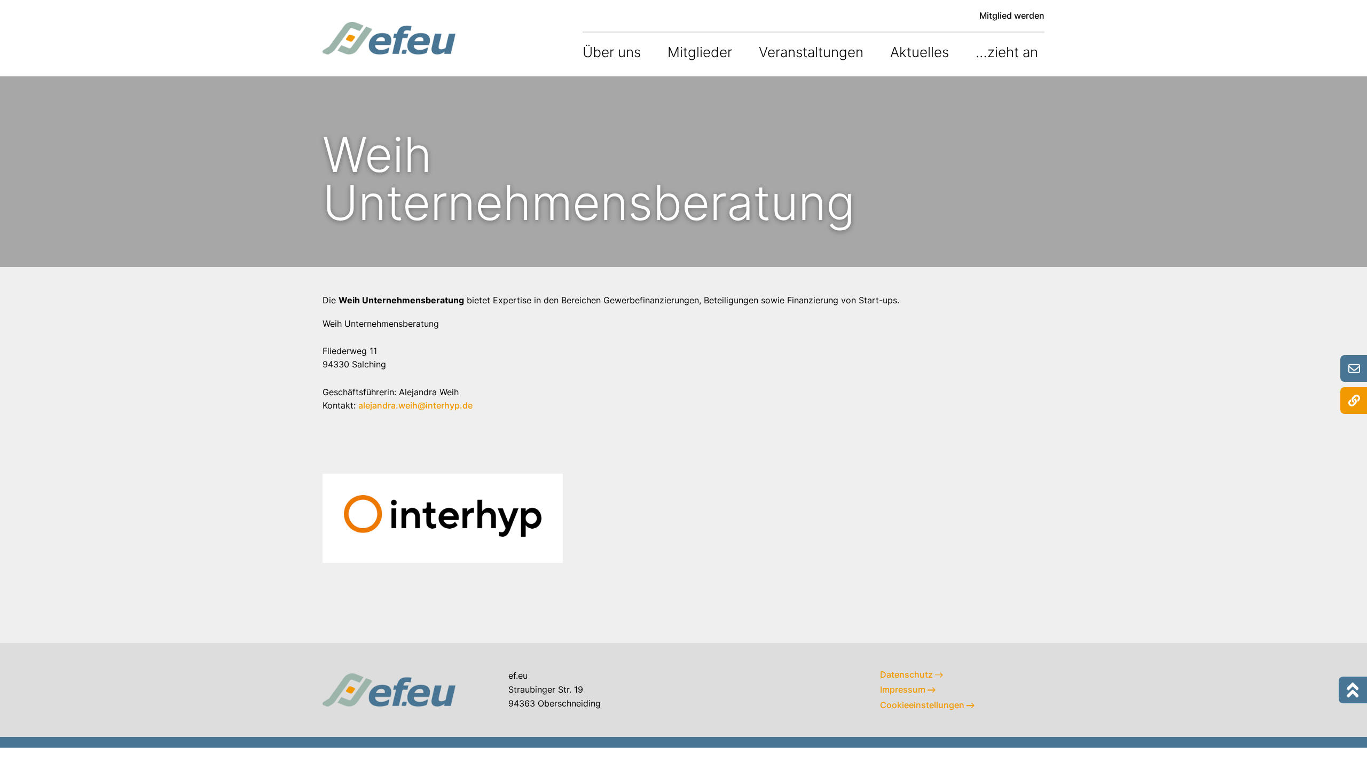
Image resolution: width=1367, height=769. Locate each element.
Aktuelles (919, 52)
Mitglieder (699, 52)
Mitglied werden (1011, 15)
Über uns (612, 52)
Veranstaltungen (811, 52)
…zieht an (1007, 52)
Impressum (904, 689)
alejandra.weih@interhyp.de (416, 405)
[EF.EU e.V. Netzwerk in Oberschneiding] (389, 38)
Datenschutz (907, 674)
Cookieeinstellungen (923, 705)
